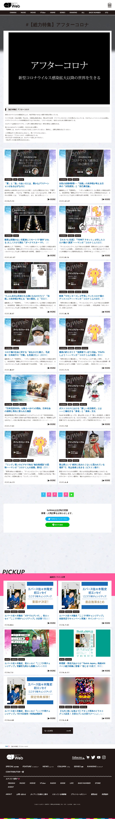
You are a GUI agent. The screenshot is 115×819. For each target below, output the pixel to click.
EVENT (11, 787)
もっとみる (48, 730)
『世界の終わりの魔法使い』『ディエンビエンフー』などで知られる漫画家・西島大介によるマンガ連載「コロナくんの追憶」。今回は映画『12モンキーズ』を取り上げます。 (84, 305)
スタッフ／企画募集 (59, 794)
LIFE (71, 783)
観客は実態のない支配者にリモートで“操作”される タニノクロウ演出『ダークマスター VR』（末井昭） (27, 241)
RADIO (53, 783)
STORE (107, 12)
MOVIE (33, 12)
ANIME (52, 12)
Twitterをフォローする (59, 519)
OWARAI (13, 12)
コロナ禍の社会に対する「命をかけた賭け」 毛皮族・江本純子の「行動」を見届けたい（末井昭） (27, 353)
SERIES (62, 12)
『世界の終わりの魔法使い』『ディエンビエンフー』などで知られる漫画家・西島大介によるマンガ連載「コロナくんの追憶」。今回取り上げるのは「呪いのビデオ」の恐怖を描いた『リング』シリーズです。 (30, 473)
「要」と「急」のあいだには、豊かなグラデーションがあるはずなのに (27, 185)
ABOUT (9, 794)
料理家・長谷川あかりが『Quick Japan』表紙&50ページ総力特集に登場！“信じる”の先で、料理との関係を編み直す (82, 665)
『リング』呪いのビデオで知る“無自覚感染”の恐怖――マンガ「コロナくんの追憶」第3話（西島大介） (27, 466)
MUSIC (23, 12)
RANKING (73, 12)
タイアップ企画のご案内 (39, 794)
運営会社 (94, 794)
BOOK (62, 783)
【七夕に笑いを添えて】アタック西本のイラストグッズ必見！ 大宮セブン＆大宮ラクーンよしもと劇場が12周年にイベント (81, 712)
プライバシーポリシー (78, 794)
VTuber (43, 12)
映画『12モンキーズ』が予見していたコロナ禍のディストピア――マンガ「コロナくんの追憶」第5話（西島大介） (82, 297)
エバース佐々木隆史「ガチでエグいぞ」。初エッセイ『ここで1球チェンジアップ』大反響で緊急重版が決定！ (27, 617)
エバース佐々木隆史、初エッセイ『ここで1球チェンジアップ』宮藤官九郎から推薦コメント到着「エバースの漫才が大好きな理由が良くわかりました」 (27, 665)
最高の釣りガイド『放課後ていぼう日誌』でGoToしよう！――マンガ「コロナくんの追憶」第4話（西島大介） (82, 354)
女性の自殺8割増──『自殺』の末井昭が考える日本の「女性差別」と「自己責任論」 (81, 185)
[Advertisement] (57, 548)
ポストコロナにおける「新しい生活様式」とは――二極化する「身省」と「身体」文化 (80, 410)
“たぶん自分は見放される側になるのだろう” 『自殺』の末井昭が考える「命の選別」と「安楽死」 (27, 297)
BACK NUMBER (95, 12)
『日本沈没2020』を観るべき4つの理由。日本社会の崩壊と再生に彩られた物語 (28, 410)
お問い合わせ (21, 794)
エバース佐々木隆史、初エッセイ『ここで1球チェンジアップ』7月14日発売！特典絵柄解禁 (27, 712)
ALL (83, 12)
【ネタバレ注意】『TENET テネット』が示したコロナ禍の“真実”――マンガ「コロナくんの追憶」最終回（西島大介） (82, 241)
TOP (6, 746)
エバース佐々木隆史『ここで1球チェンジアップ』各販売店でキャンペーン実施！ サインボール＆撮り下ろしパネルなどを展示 (82, 617)
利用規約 (105, 794)
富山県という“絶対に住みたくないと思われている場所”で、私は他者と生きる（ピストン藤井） (82, 466)
